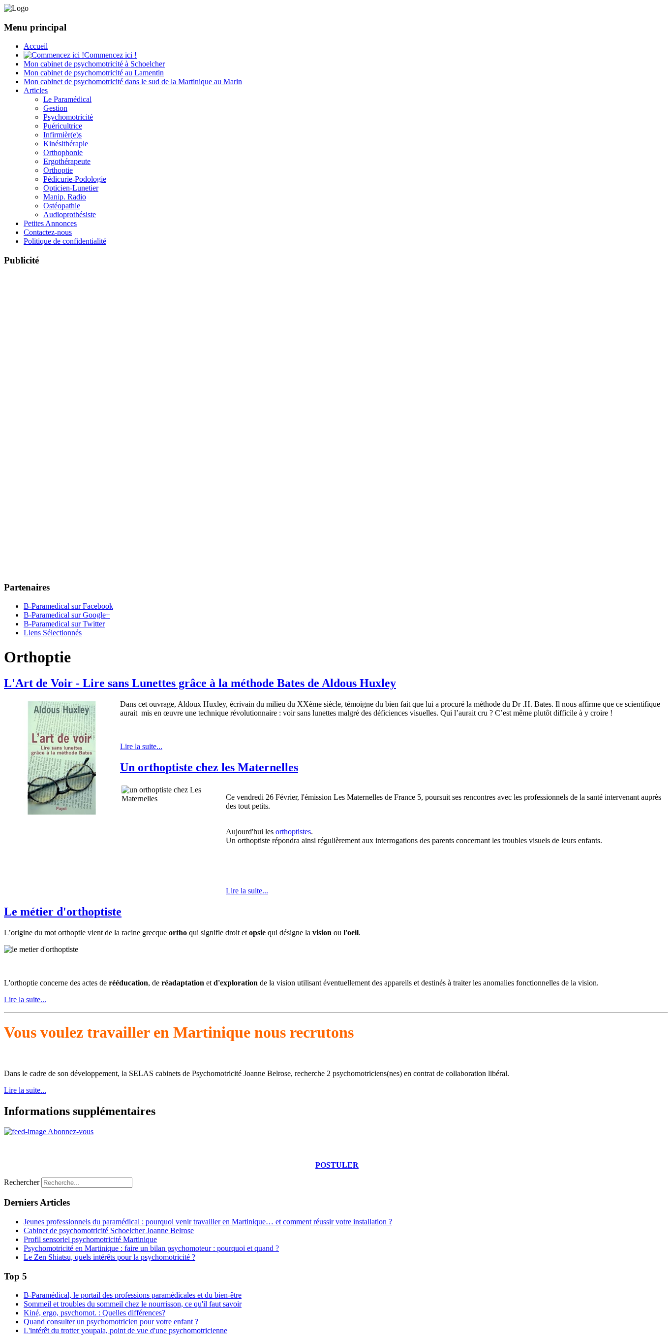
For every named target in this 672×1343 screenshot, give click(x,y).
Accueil (36, 46)
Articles (36, 90)
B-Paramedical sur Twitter (64, 624)
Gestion (55, 108)
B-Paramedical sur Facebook (68, 606)
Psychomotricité (68, 117)
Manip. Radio (64, 197)
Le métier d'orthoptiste (63, 911)
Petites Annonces (50, 223)
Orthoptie (58, 170)
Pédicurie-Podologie (74, 179)
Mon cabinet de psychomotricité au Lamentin (94, 72)
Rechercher (21, 1182)
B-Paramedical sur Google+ (67, 615)
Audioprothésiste (69, 214)
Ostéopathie (61, 205)
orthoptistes (293, 831)
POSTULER (337, 1165)
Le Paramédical (67, 99)
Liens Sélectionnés (53, 632)
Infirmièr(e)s (62, 135)
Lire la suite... (141, 746)
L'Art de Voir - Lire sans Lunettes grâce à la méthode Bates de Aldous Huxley (200, 683)
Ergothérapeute (67, 161)
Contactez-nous (48, 232)
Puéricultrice (62, 126)
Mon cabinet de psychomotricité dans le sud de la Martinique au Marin (133, 81)
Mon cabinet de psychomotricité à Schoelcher (94, 64)
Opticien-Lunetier (70, 188)
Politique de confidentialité (65, 241)
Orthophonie (63, 152)
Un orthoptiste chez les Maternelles (209, 767)
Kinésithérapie (65, 143)
